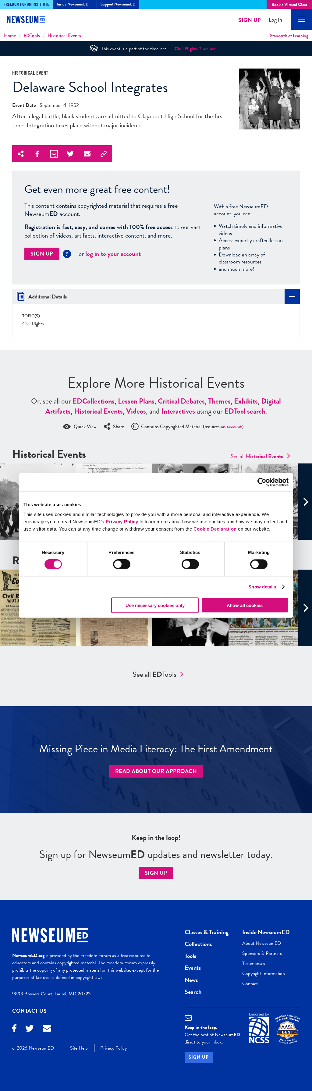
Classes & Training (207, 932)
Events (193, 967)
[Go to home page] (30, 20)
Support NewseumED (118, 4)
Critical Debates (181, 401)
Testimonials (253, 963)
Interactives (178, 411)
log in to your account (113, 254)
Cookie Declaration (215, 528)
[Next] (305, 502)
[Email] (47, 1029)
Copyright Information (263, 973)
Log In (275, 20)
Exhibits (246, 401)
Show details (262, 586)
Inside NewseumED (266, 932)
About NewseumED (261, 943)
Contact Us (29, 1011)
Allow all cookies (245, 605)
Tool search (244, 411)
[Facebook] (14, 1029)
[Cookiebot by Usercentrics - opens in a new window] (262, 482)
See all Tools (154, 674)
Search (193, 991)
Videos (136, 411)
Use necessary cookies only (155, 605)
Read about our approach (156, 771)
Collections (94, 401)
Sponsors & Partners (262, 953)
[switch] (121, 564)
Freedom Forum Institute (26, 4)
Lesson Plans (136, 401)
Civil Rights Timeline (195, 48)
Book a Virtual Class (289, 4)
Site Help (79, 1048)
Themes (219, 401)
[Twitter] (29, 1029)
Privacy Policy (122, 521)
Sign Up (249, 20)
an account (231, 426)
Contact (250, 983)
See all (257, 456)
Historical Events (64, 35)
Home (10, 35)
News (191, 979)
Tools (31, 35)
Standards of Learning (289, 35)
